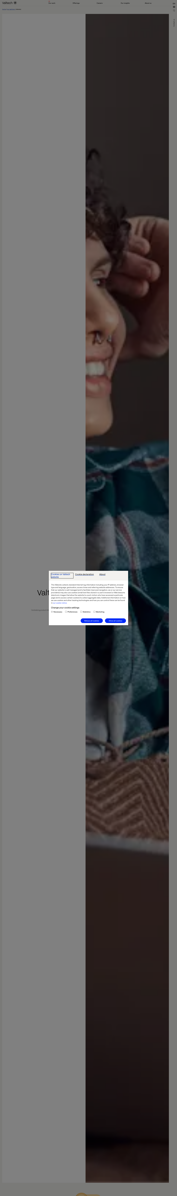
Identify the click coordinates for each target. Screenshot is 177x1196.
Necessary (57, 612)
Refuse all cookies (91, 620)
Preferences (72, 612)
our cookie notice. (60, 603)
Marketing (100, 612)
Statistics (87, 612)
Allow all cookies (115, 620)
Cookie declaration (84, 574)
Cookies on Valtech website (60, 575)
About (102, 574)
